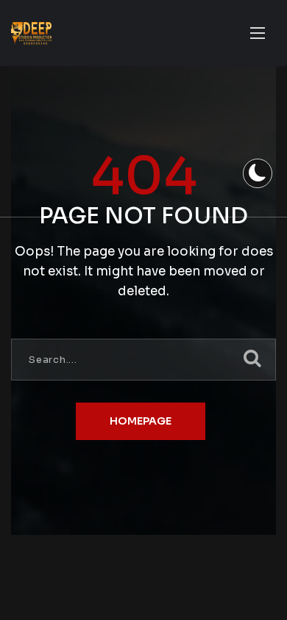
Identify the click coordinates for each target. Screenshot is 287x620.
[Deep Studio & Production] (31, 33)
